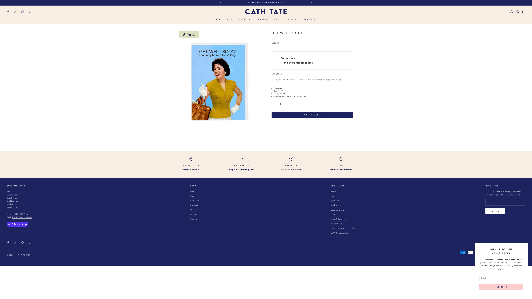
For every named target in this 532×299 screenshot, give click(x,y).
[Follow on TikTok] (29, 11)
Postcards (291, 19)
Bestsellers (244, 19)
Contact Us (335, 200)
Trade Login (310, 19)
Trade (333, 214)
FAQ (341, 165)
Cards (229, 19)
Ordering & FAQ (337, 209)
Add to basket (312, 115)
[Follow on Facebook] (8, 11)
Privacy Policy (336, 223)
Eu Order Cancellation (340, 232)
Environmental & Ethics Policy (343, 228)
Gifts (277, 19)
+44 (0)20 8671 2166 (19, 214)
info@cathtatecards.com (22, 217)
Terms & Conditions (339, 219)
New (217, 19)
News (333, 196)
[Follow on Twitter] (15, 11)
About (333, 191)
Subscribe (501, 287)
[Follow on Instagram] (22, 11)
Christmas (262, 19)
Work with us (336, 205)
